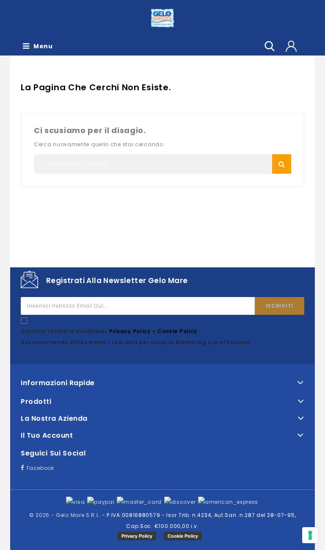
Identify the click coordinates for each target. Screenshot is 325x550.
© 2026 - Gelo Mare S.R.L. (65, 515)
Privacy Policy (130, 331)
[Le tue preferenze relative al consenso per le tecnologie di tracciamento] (310, 535)
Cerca (281, 164)
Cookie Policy (177, 331)
